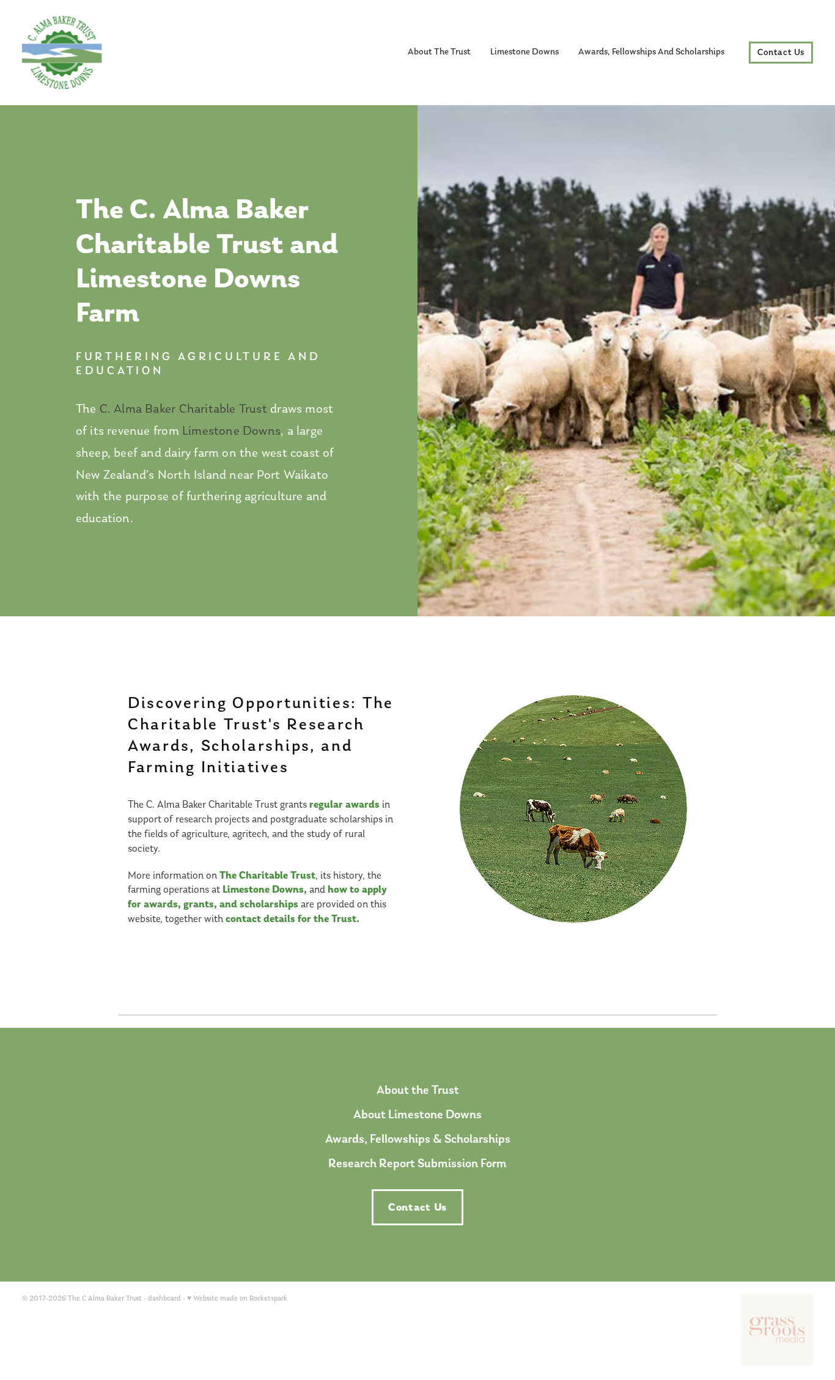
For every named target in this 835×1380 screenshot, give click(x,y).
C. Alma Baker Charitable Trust (183, 408)
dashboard (164, 1298)
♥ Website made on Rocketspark (237, 1298)
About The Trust (439, 52)
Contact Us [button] (417, 1207)
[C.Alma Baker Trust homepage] (101, 52)
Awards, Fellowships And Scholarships (651, 52)
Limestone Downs (524, 52)
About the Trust (418, 1090)
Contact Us (780, 53)
